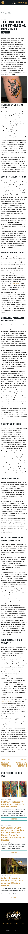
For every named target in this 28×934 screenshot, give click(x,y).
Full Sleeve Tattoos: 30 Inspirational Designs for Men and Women (13, 804)
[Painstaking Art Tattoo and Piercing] (14, 3)
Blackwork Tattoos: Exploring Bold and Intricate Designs (21, 764)
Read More (14, 819)
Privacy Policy (7, 923)
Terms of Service (19, 923)
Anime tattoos (15, 283)
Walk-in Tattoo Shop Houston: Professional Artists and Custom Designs (12, 882)
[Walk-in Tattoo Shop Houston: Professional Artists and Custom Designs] (14, 866)
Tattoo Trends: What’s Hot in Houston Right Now (6, 764)
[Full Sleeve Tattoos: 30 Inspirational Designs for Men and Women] (14, 789)
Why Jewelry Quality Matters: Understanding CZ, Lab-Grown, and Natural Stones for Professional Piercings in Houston (13, 834)
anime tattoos (5, 701)
